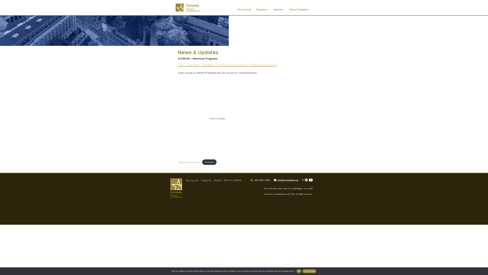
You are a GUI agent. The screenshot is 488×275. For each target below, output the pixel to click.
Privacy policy (309, 271)
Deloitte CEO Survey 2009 (189, 162)
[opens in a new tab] (303, 179)
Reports (278, 9)
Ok (299, 271)
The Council (244, 9)
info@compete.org (288, 180)
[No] (485, 271)
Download (209, 162)
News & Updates (299, 9)
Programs (261, 9)
